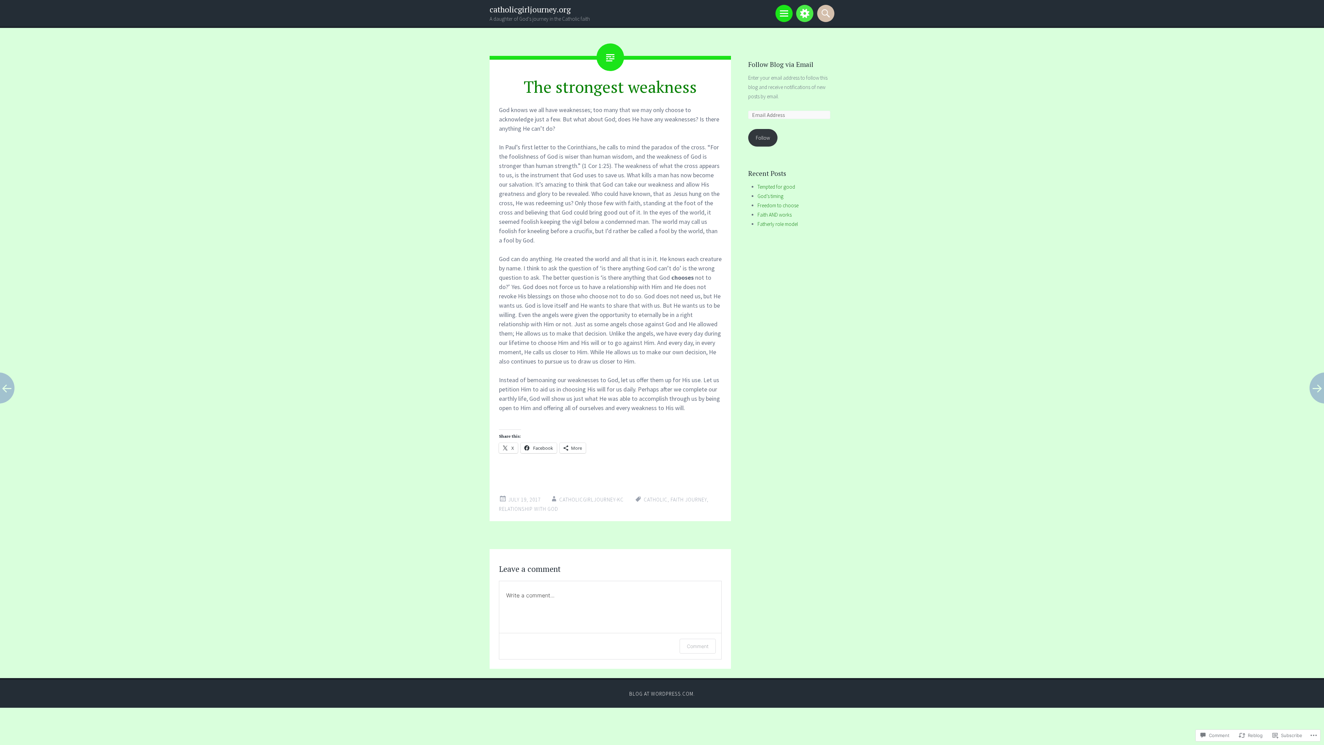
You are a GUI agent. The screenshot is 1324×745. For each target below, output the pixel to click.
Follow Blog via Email (780, 64)
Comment (698, 646)
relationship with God (528, 509)
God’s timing (770, 196)
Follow (763, 138)
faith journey (689, 499)
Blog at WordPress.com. (662, 694)
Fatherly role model (778, 224)
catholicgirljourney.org (530, 9)
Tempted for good (776, 186)
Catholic (656, 499)
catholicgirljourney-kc (591, 499)
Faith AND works (775, 214)
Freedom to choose (778, 205)
